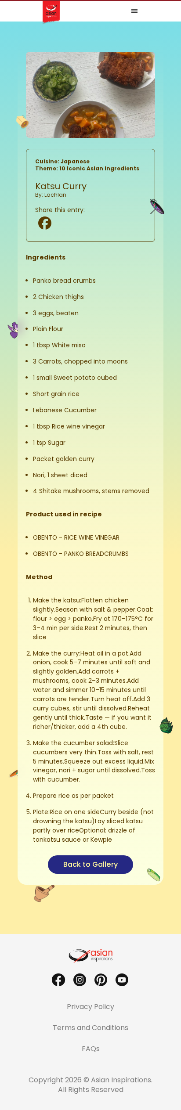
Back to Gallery (90, 864)
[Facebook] (45, 223)
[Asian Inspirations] (90, 956)
